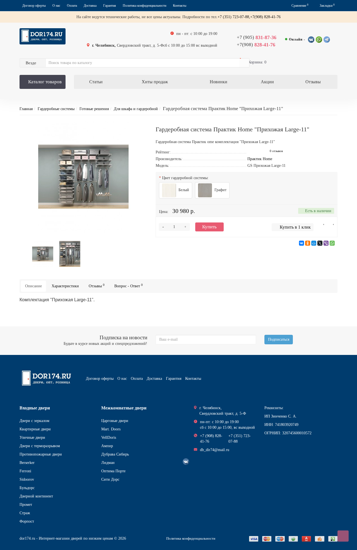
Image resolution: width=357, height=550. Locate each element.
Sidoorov (27, 479)
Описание (33, 286)
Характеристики (65, 286)
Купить (209, 226)
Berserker (27, 463)
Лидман (108, 463)
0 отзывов (276, 151)
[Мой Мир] (313, 243)
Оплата (72, 6)
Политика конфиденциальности (144, 6)
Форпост (27, 521)
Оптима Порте (113, 471)
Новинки (218, 81)
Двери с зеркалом (34, 421)
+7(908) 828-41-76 (265, 17)
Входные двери (35, 408)
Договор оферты (34, 6)
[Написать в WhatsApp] (319, 39)
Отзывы (313, 81)
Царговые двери (114, 421)
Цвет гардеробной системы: (185, 178)
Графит (219, 190)
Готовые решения (94, 109)
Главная (26, 109)
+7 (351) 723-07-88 (239, 439)
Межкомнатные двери (123, 408)
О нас (56, 6)
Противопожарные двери (41, 454)
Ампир (107, 446)
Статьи (96, 81)
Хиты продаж (155, 81)
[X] (319, 243)
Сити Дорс (110, 479)
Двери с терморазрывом (40, 446)
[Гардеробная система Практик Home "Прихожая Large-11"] (83, 177)
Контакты (179, 6)
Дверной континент (36, 496)
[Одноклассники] (307, 243)
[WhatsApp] (332, 243)
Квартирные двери (35, 429)
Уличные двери (32, 437)
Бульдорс (27, 488)
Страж (25, 513)
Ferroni (25, 471)
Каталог (45, 81)
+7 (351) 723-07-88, (234, 17)
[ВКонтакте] (301, 243)
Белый (183, 190)
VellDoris (108, 437)
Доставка (90, 6)
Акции (267, 81)
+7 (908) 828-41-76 (211, 439)
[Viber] (326, 243)
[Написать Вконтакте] (311, 39)
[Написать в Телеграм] (327, 39)
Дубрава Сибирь (115, 454)
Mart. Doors (110, 429)
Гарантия (109, 6)
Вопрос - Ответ (128, 285)
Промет (26, 504)
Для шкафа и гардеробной (136, 109)
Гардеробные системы (56, 109)
